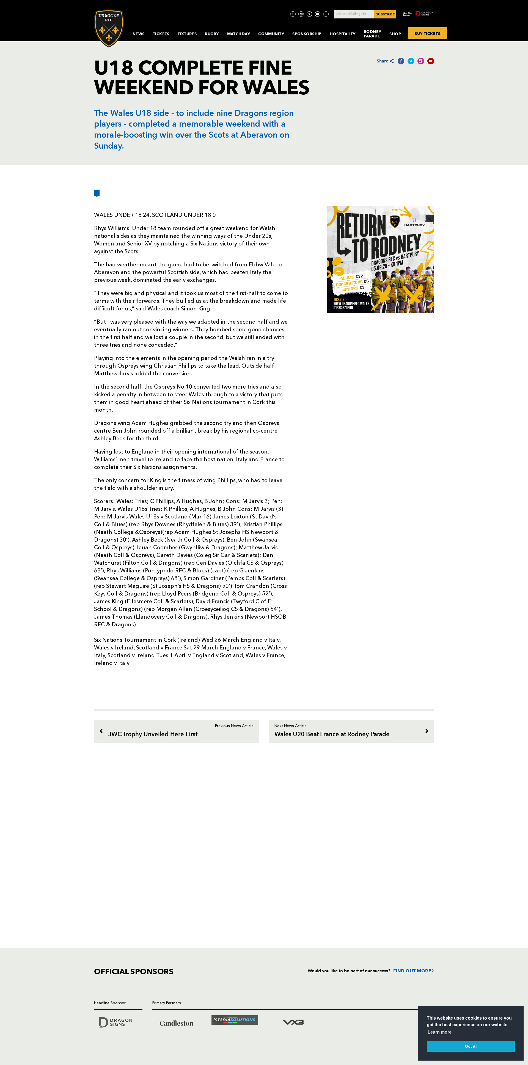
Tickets (161, 34)
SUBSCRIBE (385, 14)
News (139, 34)
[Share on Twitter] (411, 61)
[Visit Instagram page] (301, 14)
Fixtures (187, 34)
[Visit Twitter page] (309, 14)
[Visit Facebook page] (293, 14)
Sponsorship (306, 34)
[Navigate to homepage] (109, 28)
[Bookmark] (97, 195)
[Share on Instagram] (420, 61)
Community (271, 34)
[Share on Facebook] (401, 61)
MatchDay (238, 34)
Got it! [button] (471, 1046)
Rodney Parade (372, 33)
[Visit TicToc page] (326, 14)
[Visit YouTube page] (317, 14)
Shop (395, 34)
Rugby (212, 34)
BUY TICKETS (427, 33)
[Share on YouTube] (430, 61)
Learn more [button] (440, 1032)
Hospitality (343, 34)
